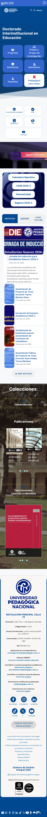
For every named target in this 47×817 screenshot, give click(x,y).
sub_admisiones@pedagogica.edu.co (23, 670)
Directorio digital (23, 691)
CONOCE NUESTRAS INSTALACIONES (23, 724)
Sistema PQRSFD (23, 757)
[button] (31, 10)
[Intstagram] (13, 812)
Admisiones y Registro (23, 667)
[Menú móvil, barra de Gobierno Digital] (44, 3)
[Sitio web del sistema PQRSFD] (34, 812)
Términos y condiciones (23, 751)
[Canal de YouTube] (27, 812)
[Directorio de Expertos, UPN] (37, 812)
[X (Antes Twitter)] (23, 812)
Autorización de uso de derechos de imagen (23, 736)
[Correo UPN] (2, 812)
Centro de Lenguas (23, 677)
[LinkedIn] (16, 812)
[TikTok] (20, 812)
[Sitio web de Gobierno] (21, 3)
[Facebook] (9, 812)
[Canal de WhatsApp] (6, 812)
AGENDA (24, 218)
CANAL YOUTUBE (38, 218)
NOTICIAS (10, 218)
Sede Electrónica (23, 754)
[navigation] (20, 812)
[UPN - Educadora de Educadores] (12, 10)
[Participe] (30, 812)
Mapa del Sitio (23, 760)
